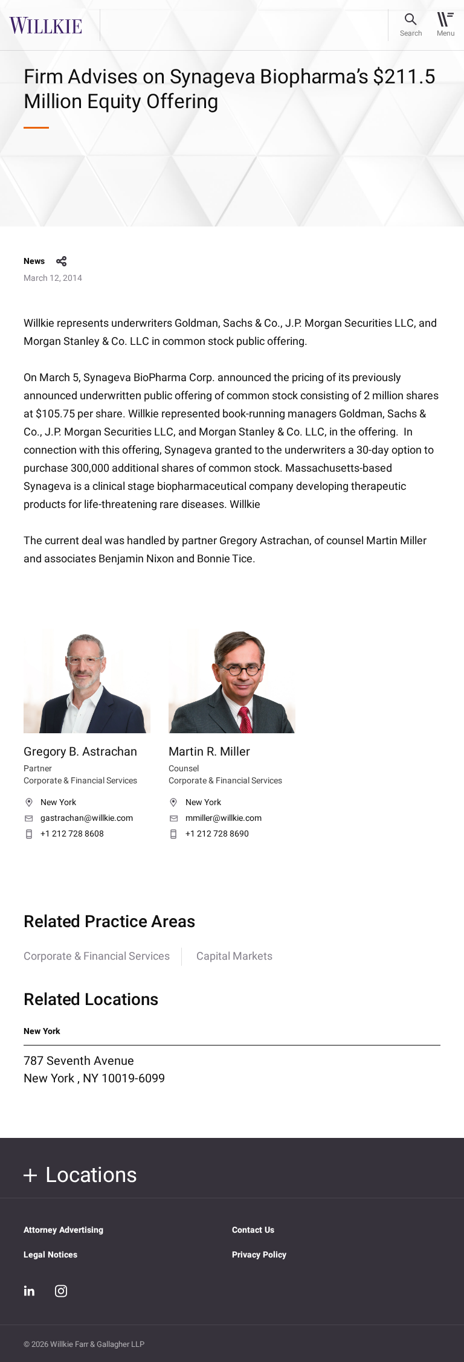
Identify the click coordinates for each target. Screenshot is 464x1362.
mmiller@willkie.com (223, 818)
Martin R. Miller (209, 751)
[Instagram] (61, 1291)
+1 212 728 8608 (72, 834)
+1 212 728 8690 (217, 834)
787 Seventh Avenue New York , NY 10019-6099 (94, 1069)
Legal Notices (50, 1254)
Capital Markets (234, 956)
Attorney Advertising (63, 1230)
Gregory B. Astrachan (80, 751)
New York (58, 803)
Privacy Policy (259, 1254)
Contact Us (253, 1230)
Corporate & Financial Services (97, 956)
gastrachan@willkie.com (86, 818)
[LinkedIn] (30, 1291)
